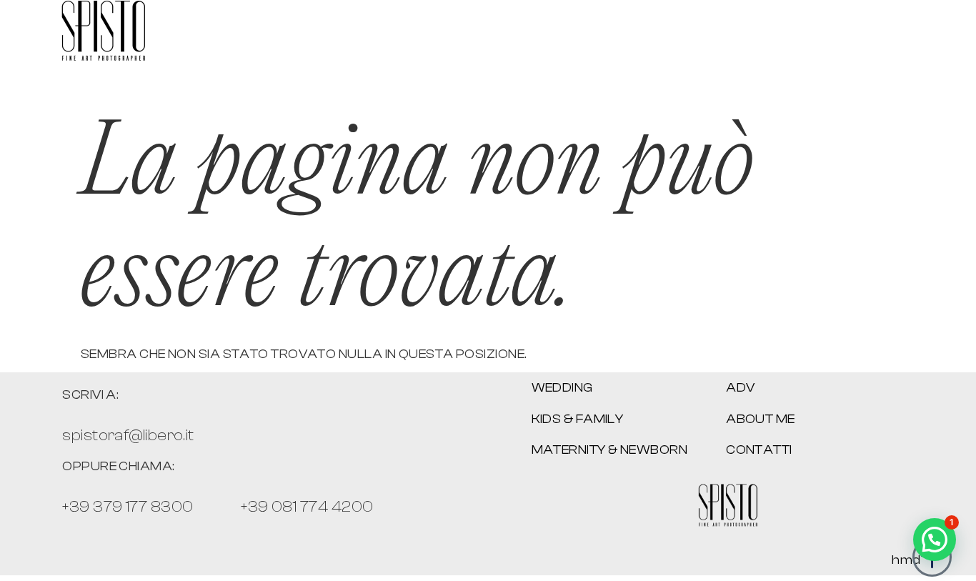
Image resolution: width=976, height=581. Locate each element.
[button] (934, 539)
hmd (906, 559)
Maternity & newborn (610, 449)
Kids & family (578, 419)
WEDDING (562, 387)
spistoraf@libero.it (128, 435)
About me (760, 419)
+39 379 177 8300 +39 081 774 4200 (217, 506)
